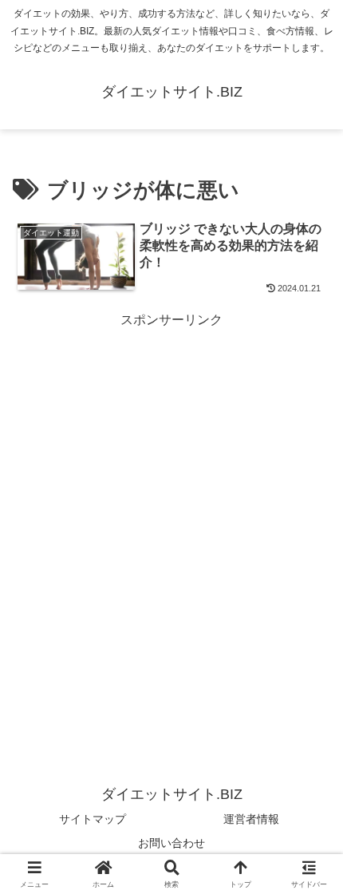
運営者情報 (251, 819)
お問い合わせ (171, 843)
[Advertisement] (171, 503)
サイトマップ (92, 819)
